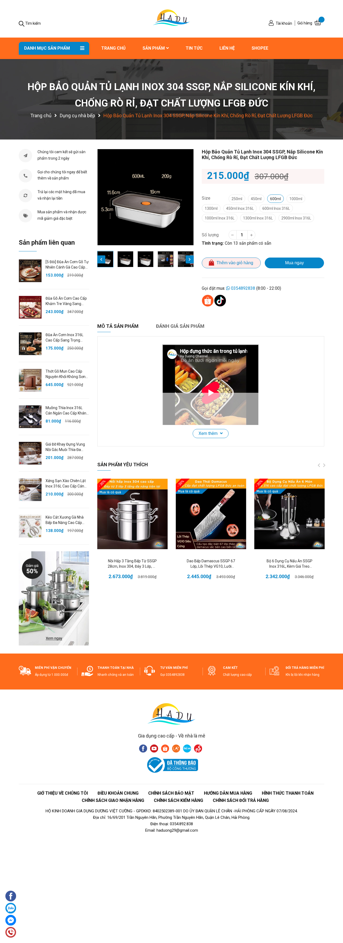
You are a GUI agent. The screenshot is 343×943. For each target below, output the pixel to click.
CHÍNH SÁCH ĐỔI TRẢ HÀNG (241, 800)
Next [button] (190, 259)
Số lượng (210, 234)
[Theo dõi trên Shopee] (165, 748)
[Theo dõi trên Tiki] (187, 748)
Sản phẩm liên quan (47, 242)
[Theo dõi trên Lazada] (176, 748)
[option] (145, 197)
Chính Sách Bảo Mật (171, 793)
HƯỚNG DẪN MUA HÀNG (228, 793)
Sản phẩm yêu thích (122, 464)
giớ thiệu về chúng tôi (62, 793)
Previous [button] (101, 259)
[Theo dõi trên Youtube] (154, 748)
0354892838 (243, 288)
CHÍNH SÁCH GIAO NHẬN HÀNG (113, 800)
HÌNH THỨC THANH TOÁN (288, 793)
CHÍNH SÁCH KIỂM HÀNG (178, 800)
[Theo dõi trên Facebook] (143, 748)
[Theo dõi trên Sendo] (198, 748)
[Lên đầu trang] (334, 912)
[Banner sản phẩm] (54, 598)
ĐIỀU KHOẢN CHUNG (118, 793)
